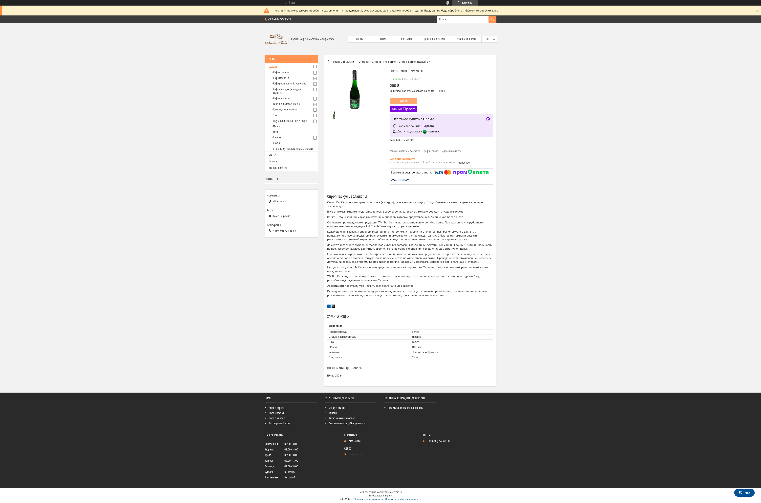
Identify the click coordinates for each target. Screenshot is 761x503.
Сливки (333, 413)
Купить (404, 101)
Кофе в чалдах (277, 418)
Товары (273, 66)
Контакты (406, 39)
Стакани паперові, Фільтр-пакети (347, 423)
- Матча (276, 126)
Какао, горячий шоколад (342, 418)
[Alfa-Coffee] (276, 39)
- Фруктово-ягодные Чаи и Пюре (289, 121)
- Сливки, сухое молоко (284, 109)
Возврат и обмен (466, 39)
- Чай (274, 115)
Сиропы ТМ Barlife (384, 61)
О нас (383, 39)
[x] (333, 306)
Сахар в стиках (337, 408)
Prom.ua (397, 492)
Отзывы (273, 161)
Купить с (397, 109)
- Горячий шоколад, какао (286, 104)
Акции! (360, 39)
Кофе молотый (277, 413)
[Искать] (492, 19)
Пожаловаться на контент (368, 499)
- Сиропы (363, 61)
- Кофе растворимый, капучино (289, 83)
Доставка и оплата (434, 39)
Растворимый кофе (279, 423)
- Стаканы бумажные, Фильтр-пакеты (292, 148)
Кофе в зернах (277, 408)
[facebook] (329, 306)
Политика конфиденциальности (405, 408)
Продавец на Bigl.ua (380, 495)
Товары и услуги (343, 61)
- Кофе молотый (280, 78)
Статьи (272, 154)
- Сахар (276, 143)
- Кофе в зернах (280, 72)
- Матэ (275, 132)
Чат (747, 492)
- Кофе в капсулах (282, 98)
